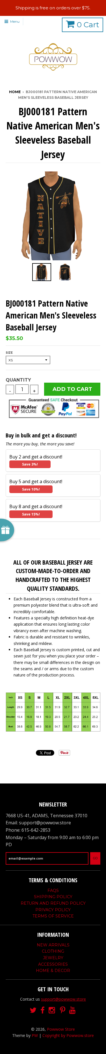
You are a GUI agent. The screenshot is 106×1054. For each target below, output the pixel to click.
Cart (88, 24)
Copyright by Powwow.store (68, 1035)
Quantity (18, 380)
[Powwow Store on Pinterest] (62, 1010)
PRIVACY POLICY (53, 909)
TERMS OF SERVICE (53, 916)
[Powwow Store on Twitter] (33, 1010)
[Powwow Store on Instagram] (52, 1010)
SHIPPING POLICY (53, 896)
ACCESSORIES (53, 964)
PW (35, 1035)
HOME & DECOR (53, 970)
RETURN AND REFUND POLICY (53, 903)
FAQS (53, 890)
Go (95, 858)
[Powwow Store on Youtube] (73, 1010)
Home (15, 92)
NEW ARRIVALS (53, 945)
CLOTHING (53, 951)
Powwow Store (61, 1029)
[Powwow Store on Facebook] (42, 1010)
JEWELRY (53, 957)
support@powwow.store (63, 999)
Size (9, 353)
